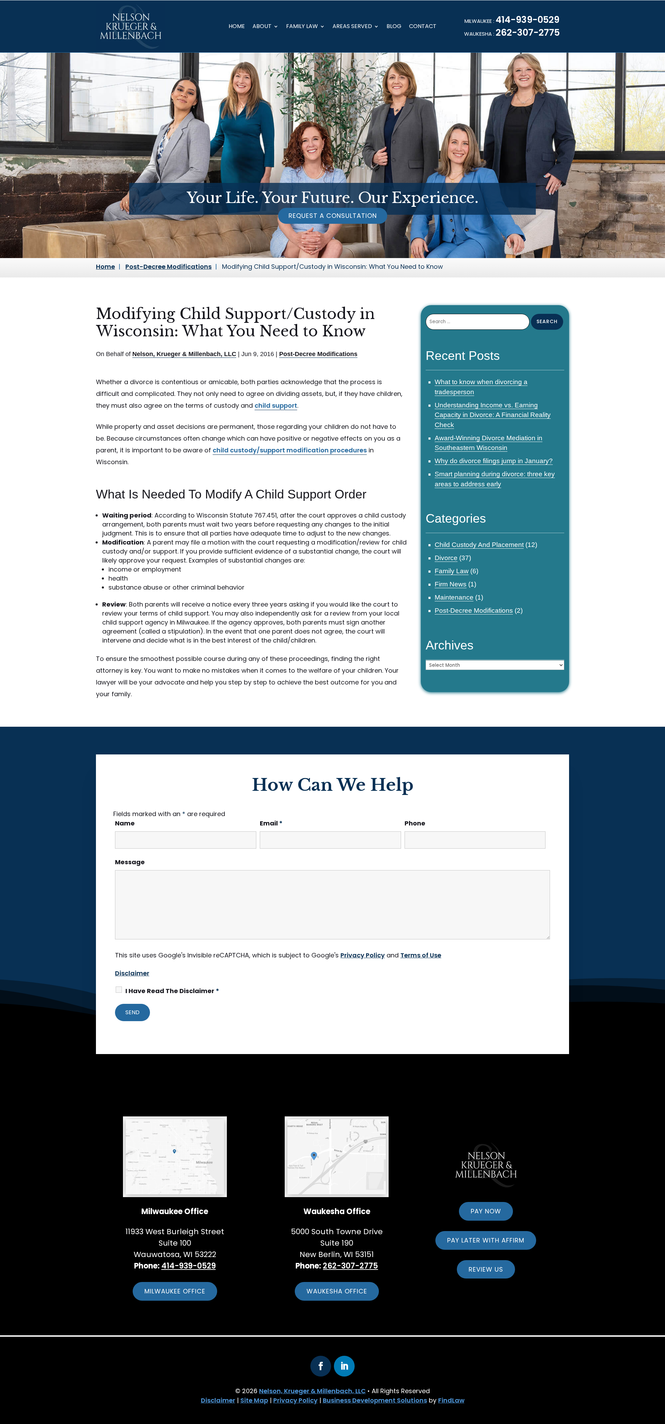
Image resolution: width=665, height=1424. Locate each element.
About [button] (262, 27)
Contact (422, 27)
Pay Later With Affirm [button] (485, 1240)
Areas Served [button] (352, 27)
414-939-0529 (527, 20)
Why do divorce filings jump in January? (494, 461)
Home (237, 27)
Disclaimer (132, 973)
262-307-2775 (528, 32)
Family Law (302, 27)
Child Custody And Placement (479, 544)
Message (130, 862)
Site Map (254, 1400)
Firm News (451, 584)
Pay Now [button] (486, 1211)
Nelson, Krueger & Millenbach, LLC (184, 354)
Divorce (446, 557)
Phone (415, 823)
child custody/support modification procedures (290, 450)
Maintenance (454, 597)
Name (125, 823)
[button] (636, 1385)
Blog (394, 27)
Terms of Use (420, 955)
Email (271, 823)
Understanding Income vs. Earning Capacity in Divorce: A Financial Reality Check (493, 414)
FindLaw (451, 1400)
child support (276, 405)
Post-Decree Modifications (318, 354)
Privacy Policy (362, 955)
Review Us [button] (486, 1269)
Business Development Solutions (375, 1400)
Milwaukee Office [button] (174, 1291)
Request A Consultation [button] (333, 215)
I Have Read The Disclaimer (172, 991)
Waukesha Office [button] (337, 1291)
